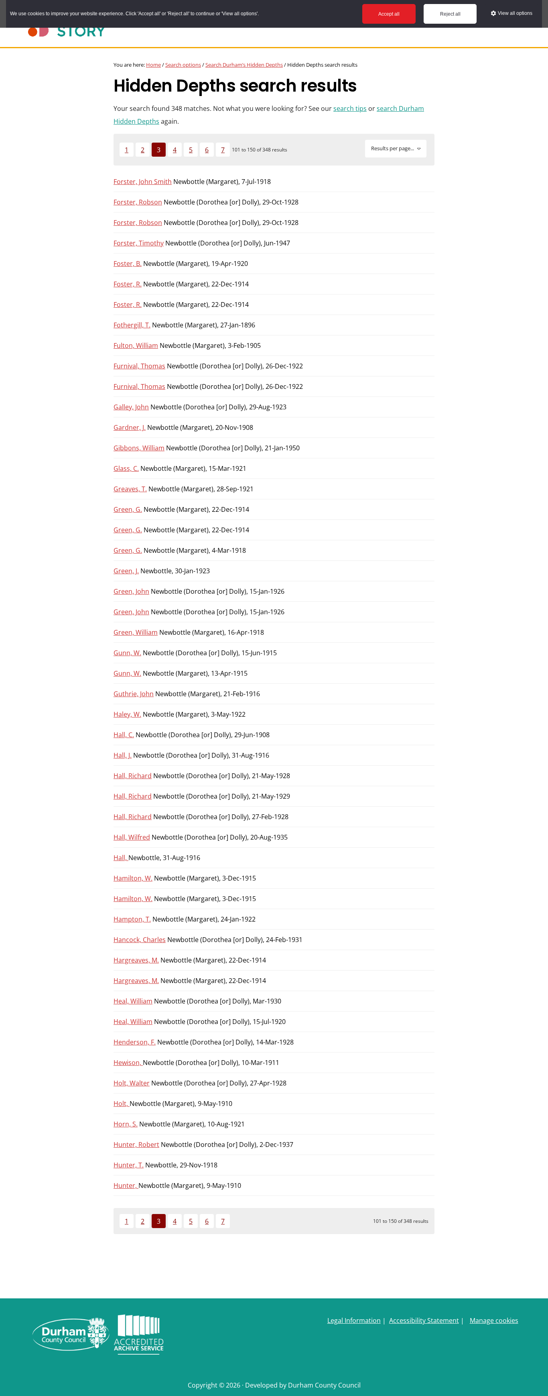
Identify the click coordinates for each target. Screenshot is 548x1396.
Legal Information (354, 1320)
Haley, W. (127, 714)
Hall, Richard (133, 775)
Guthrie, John (134, 693)
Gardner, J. (130, 427)
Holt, (122, 1103)
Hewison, (128, 1062)
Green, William (136, 632)
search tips (350, 108)
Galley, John (131, 407)
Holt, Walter (132, 1083)
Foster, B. (128, 263)
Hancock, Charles (140, 939)
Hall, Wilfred (132, 837)
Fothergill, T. (132, 325)
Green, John (131, 591)
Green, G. (128, 509)
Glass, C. (126, 468)
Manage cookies (494, 1320)
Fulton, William (136, 345)
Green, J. (126, 570)
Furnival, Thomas (139, 366)
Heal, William (133, 1001)
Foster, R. (128, 284)
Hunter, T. (129, 1165)
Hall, (121, 857)
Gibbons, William (139, 448)
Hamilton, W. (133, 878)
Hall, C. (124, 734)
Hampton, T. (132, 919)
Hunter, (126, 1185)
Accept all (389, 14)
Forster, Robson (138, 202)
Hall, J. (123, 755)
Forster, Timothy (139, 243)
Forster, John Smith (143, 181)
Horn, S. (126, 1124)
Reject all (450, 14)
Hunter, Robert (136, 1144)
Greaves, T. (130, 488)
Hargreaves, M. (136, 960)
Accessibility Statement (424, 1320)
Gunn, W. (127, 652)
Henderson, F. (135, 1042)
